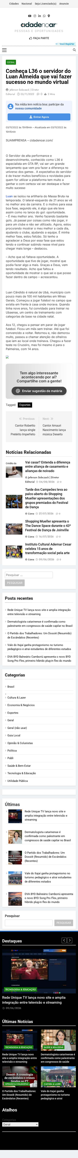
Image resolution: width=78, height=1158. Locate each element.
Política (12, 750)
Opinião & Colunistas (20, 743)
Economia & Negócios (21, 705)
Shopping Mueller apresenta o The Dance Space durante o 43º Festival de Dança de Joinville (48, 526)
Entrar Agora (41, 116)
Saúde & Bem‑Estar (19, 765)
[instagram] (34, 16)
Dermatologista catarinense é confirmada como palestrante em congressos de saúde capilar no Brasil (48, 836)
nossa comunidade (28, 108)
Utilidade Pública (17, 781)
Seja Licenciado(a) (45, 3)
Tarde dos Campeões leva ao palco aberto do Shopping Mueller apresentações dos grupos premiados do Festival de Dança (46, 498)
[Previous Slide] (64, 940)
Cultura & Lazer (16, 697)
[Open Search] (74, 49)
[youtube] (29, 16)
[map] (49, 16)
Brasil (10, 686)
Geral (11, 62)
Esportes (24, 405)
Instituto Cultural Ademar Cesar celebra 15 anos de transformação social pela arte (48, 549)
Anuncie (64, 3)
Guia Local (13, 735)
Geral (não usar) (17, 728)
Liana (31, 513)
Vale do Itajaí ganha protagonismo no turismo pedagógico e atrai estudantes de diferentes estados (48, 877)
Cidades (14, 3)
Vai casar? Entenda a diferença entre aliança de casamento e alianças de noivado (47, 467)
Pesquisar (12, 916)
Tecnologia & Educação (21, 773)
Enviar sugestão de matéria (42, 391)
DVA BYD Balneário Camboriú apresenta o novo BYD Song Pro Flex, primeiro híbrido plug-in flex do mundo (49, 898)
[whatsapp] (44, 16)
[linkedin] (39, 16)
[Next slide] (69, 940)
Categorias (9, 1120)
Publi (10, 758)
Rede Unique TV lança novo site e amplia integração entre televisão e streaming (46, 815)
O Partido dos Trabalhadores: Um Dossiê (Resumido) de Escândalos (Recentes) (45, 857)
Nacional (27, 3)
